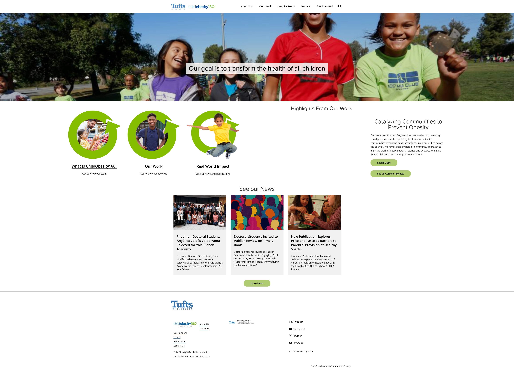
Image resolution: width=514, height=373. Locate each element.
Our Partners (180, 332)
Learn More (384, 162)
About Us (204, 324)
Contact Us (179, 345)
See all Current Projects (390, 173)
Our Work (204, 328)
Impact (176, 337)
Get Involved (179, 341)
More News (257, 283)
